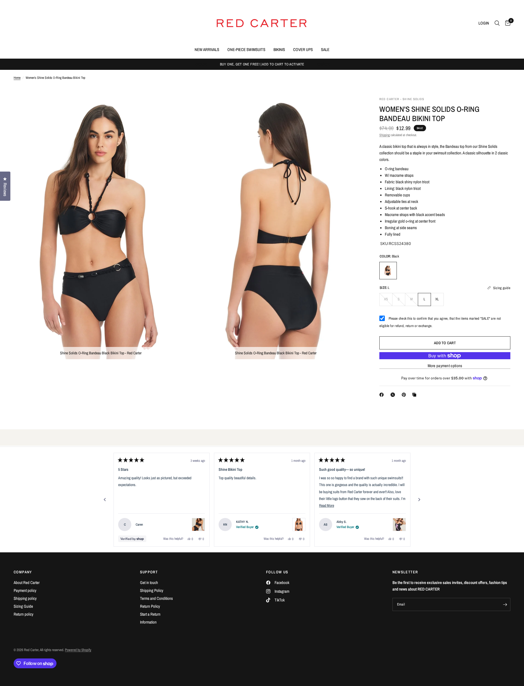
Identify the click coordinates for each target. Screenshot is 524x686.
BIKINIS (279, 49)
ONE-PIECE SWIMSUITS (246, 49)
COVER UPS (303, 49)
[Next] (419, 499)
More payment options (445, 365)
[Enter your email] (504, 604)
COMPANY (23, 572)
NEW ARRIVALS (207, 49)
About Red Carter (27, 582)
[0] (506, 23)
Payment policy (25, 590)
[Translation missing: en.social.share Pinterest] (405, 394)
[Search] (497, 23)
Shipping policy (25, 598)
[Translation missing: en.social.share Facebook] (382, 394)
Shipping (384, 135)
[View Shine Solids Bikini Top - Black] (298, 524)
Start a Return (150, 614)
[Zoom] (176, 108)
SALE (325, 49)
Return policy (23, 614)
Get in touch (149, 582)
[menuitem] (206, 50)
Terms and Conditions (156, 598)
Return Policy (150, 606)
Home (17, 78)
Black (388, 270)
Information (148, 622)
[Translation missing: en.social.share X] (394, 394)
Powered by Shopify (78, 650)
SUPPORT (149, 572)
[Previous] (104, 499)
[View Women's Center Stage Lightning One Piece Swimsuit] (399, 524)
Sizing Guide (23, 606)
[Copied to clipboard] (415, 394)
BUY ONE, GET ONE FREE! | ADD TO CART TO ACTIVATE (262, 64)
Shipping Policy (151, 590)
